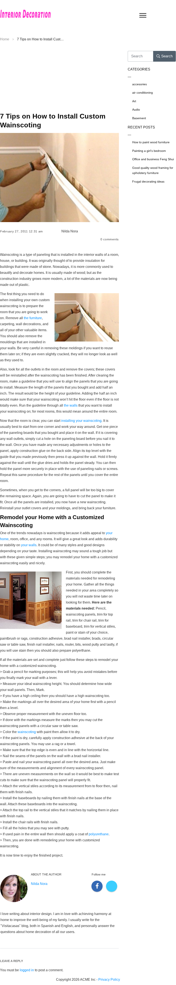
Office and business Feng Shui (153, 159)
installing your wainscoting (81, 420)
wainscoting (27, 732)
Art (134, 101)
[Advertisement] (59, 79)
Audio (136, 109)
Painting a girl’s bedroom (149, 150)
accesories (139, 84)
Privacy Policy (109, 979)
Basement (139, 118)
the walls (70, 405)
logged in (27, 970)
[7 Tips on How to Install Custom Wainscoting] (59, 177)
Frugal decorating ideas (148, 181)
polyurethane (99, 834)
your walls (28, 545)
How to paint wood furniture (151, 142)
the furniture (33, 318)
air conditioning (142, 92)
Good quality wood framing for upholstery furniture (152, 170)
